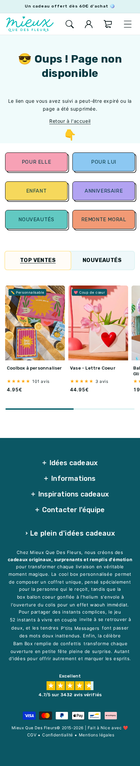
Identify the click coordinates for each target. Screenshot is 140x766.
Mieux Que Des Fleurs (34, 728)
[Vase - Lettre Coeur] (98, 323)
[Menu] (128, 24)
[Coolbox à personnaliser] (35, 323)
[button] (70, 24)
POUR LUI (104, 162)
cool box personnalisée (85, 574)
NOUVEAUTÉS (36, 219)
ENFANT (36, 191)
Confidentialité (57, 734)
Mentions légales (97, 734)
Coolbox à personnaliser (34, 368)
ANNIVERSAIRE (104, 191)
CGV (32, 734)
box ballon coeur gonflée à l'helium (57, 597)
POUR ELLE (36, 162)
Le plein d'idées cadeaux (72, 533)
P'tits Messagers (80, 628)
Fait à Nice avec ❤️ (108, 727)
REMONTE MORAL (104, 219)
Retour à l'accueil (70, 121)
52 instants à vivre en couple (43, 619)
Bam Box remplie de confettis (47, 643)
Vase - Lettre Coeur (93, 368)
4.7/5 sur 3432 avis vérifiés (70, 694)
